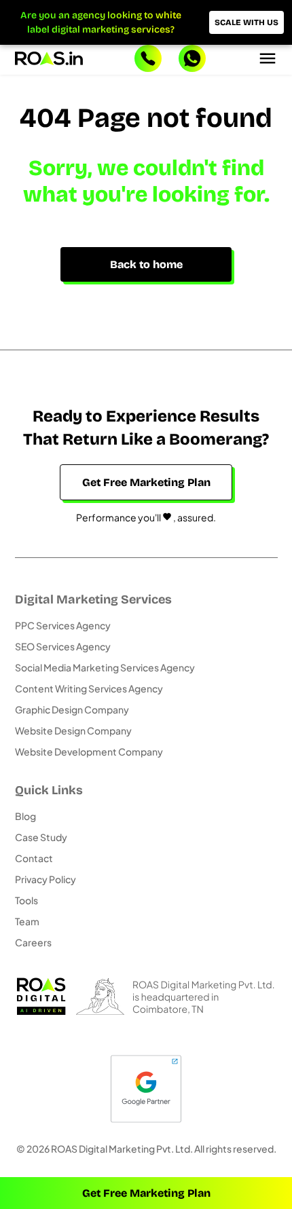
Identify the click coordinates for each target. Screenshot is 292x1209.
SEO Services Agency (63, 646)
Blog (25, 816)
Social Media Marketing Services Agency (105, 667)
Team (27, 921)
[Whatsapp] (192, 60)
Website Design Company (73, 730)
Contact (34, 858)
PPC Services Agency (63, 625)
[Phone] (148, 60)
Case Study (41, 837)
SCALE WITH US (246, 22)
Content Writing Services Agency (89, 688)
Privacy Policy (45, 879)
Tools (26, 900)
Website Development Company (89, 751)
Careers (33, 942)
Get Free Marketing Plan (146, 1193)
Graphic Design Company (72, 709)
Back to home (146, 264)
